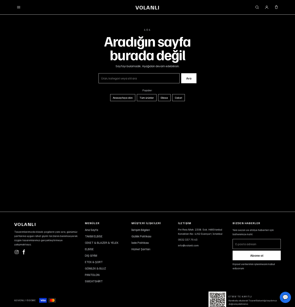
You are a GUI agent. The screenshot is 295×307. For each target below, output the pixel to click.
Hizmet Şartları (140, 249)
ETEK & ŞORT (94, 262)
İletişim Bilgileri (140, 230)
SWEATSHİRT (94, 281)
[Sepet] (276, 7)
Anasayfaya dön (123, 97)
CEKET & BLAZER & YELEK (101, 242)
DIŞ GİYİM (91, 255)
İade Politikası (140, 242)
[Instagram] (16, 252)
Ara (188, 78)
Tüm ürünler (146, 97)
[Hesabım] (266, 7)
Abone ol (256, 255)
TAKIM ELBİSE (94, 236)
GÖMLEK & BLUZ (95, 268)
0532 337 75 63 (187, 239)
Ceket (178, 97)
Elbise (164, 97)
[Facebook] (23, 252)
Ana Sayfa (91, 230)
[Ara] (257, 7)
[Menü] (18, 7)
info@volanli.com (188, 245)
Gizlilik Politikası (141, 236)
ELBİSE (89, 249)
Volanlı (147, 7)
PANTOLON (92, 275)
